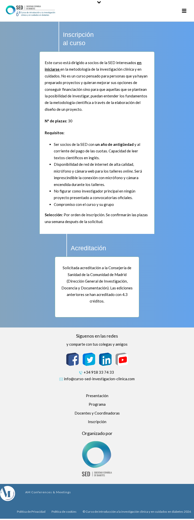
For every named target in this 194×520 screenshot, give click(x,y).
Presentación (97, 395)
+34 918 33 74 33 (99, 372)
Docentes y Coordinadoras (97, 413)
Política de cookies (64, 511)
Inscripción (97, 421)
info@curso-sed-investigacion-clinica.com (99, 378)
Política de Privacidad (31, 511)
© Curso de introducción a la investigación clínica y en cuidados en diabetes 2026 (137, 511)
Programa (97, 404)
